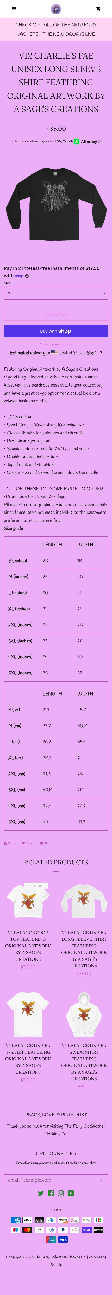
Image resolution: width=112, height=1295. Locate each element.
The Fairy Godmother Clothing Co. (61, 1257)
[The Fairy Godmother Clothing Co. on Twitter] (41, 1194)
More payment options (56, 344)
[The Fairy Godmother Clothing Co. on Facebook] (51, 1194)
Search (56, 1210)
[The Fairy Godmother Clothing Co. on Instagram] (61, 1194)
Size (7, 283)
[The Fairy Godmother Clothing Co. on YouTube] (71, 1194)
